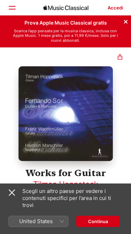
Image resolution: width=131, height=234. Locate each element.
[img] (65, 7)
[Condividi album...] (120, 57)
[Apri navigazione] (12, 7)
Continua (98, 221)
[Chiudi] (126, 20)
